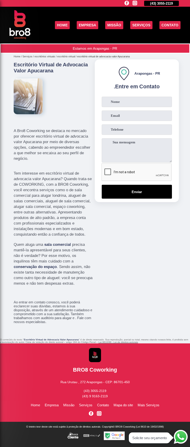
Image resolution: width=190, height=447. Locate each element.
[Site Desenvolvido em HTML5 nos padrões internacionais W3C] (91, 436)
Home (62, 25)
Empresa (87, 25)
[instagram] (135, 3)
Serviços (141, 25)
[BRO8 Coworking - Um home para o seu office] (20, 38)
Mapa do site (123, 405)
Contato (170, 25)
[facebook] (126, 3)
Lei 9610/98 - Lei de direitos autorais (118, 342)
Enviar (137, 192)
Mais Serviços (148, 405)
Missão (114, 25)
